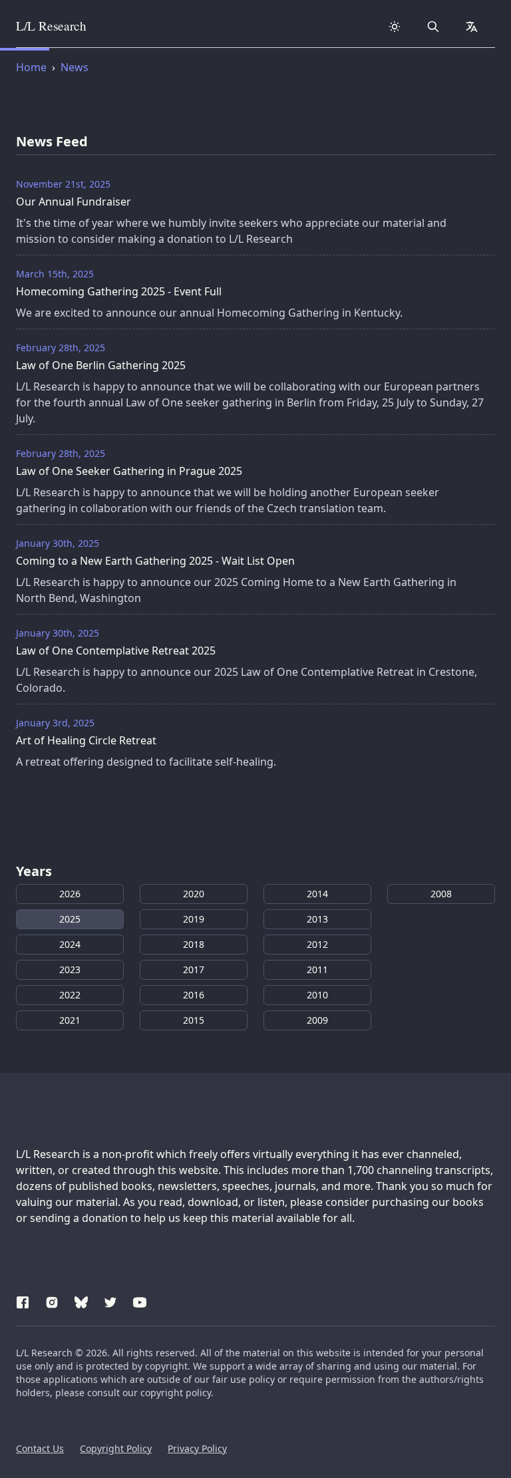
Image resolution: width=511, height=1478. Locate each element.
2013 (317, 919)
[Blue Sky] (81, 1300)
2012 (317, 944)
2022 (70, 994)
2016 (193, 994)
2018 (193, 944)
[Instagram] (52, 1300)
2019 (193, 919)
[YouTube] (139, 1300)
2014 (317, 893)
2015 (193, 1020)
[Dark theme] (394, 26)
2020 (193, 893)
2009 (317, 1020)
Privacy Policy (197, 1448)
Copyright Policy (116, 1448)
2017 (193, 969)
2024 (70, 944)
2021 (70, 1020)
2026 (70, 893)
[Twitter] (110, 1300)
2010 (317, 994)
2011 (317, 969)
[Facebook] (22, 1300)
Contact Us (40, 1448)
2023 (70, 969)
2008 (441, 893)
